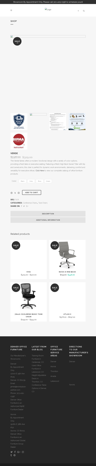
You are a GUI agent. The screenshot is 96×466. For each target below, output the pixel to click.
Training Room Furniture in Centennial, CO (38, 359)
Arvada (53, 376)
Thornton (54, 371)
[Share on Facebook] (21, 206)
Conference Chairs (30, 203)
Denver (53, 362)
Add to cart (31, 192)
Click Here (40, 171)
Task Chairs (42, 203)
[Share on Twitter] (24, 206)
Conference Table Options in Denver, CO (39, 388)
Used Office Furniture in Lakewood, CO (38, 368)
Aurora (53, 366)
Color (14, 181)
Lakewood (54, 381)
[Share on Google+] (27, 206)
